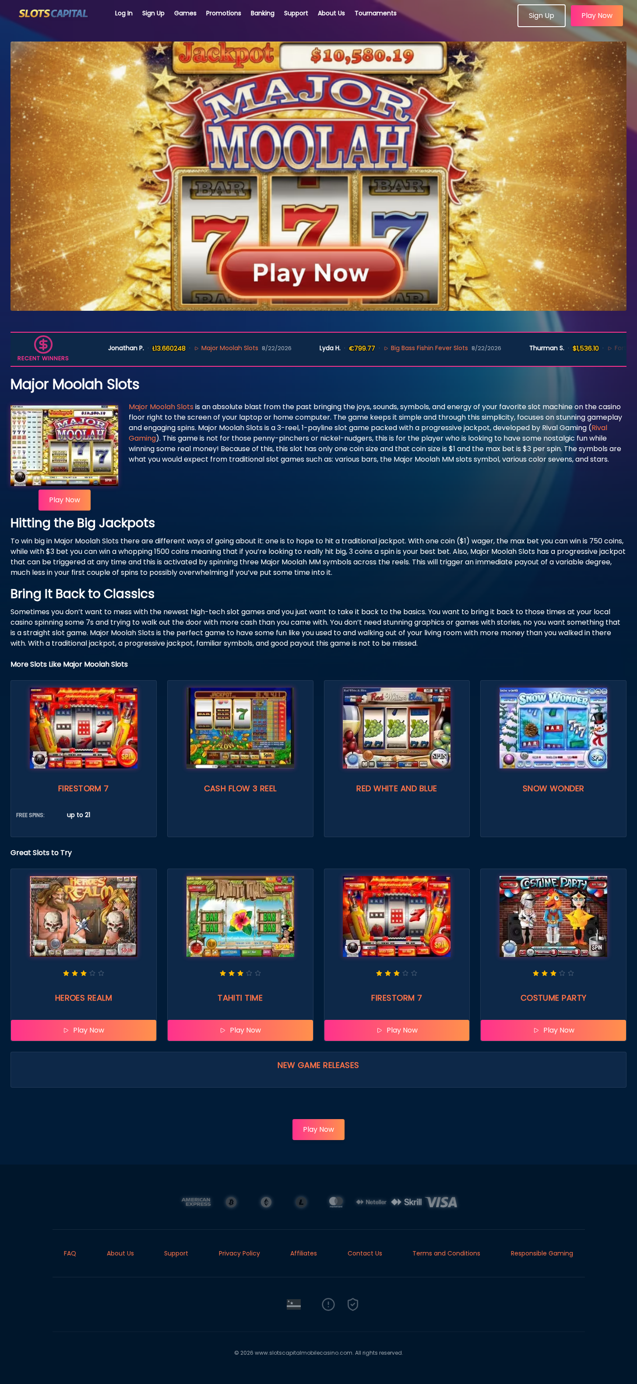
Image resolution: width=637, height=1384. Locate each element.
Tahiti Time (240, 997)
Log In (124, 13)
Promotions (223, 13)
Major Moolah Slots (190, 348)
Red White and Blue (396, 788)
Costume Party (554, 997)
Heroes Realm (83, 997)
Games (185, 13)
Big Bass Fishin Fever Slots (390, 348)
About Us (331, 13)
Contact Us (365, 1253)
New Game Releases (318, 1065)
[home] (58, 24)
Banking (263, 13)
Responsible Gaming (542, 1253)
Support (296, 13)
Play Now (596, 15)
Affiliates (303, 1253)
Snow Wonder (553, 788)
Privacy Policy (239, 1253)
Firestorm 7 (83, 788)
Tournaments (376, 13)
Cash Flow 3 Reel (240, 788)
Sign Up (153, 13)
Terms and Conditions (446, 1253)
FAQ (70, 1253)
